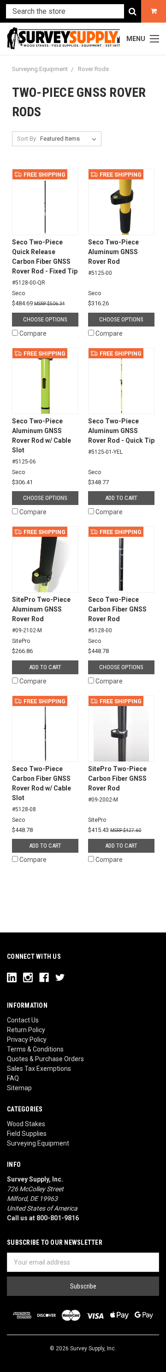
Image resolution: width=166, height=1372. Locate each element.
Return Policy (26, 1029)
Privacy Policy (27, 1039)
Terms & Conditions (35, 1049)
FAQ (13, 1078)
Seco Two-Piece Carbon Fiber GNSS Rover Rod (117, 615)
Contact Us (23, 1020)
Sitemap (19, 1088)
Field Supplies (27, 1133)
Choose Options (45, 319)
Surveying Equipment (38, 1143)
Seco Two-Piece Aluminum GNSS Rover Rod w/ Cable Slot (41, 441)
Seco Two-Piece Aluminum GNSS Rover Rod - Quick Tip (121, 436)
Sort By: (27, 138)
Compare (33, 333)
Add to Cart (121, 497)
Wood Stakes (26, 1124)
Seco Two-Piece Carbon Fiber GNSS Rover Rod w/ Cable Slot (41, 789)
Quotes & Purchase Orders (45, 1059)
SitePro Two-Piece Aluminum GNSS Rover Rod (41, 615)
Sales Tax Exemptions (39, 1068)
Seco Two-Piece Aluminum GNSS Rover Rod (113, 257)
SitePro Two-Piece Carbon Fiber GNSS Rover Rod (117, 784)
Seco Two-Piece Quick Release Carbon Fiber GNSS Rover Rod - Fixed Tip (44, 262)
